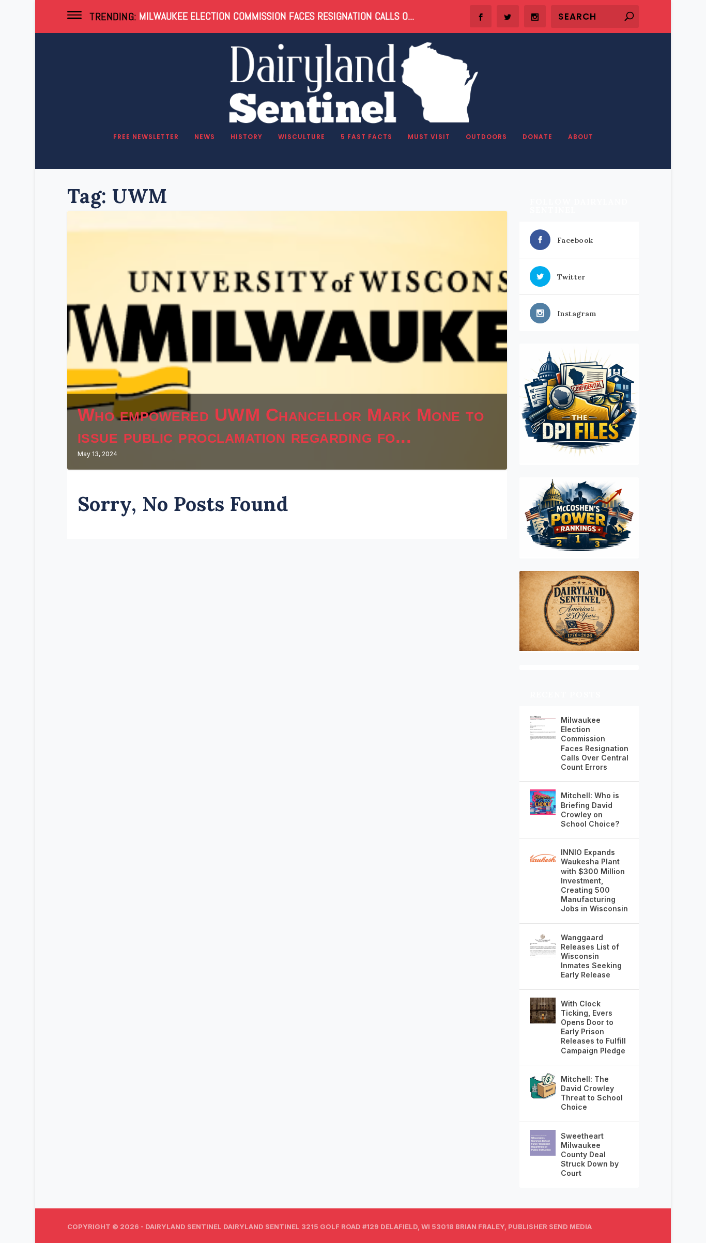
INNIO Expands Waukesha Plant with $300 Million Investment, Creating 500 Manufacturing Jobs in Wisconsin (594, 880)
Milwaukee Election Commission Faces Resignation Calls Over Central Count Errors (594, 743)
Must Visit (429, 137)
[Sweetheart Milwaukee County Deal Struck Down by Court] (543, 1143)
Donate (537, 137)
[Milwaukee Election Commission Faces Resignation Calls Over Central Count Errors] (543, 727)
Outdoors (486, 137)
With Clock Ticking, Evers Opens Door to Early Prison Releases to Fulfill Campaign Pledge (593, 1027)
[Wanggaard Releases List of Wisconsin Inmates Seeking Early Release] (543, 944)
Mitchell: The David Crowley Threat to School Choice (592, 1093)
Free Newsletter (146, 137)
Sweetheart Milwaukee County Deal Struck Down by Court (590, 1154)
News (204, 137)
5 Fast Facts (366, 137)
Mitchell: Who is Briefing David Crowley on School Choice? (590, 809)
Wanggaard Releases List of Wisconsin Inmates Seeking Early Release (591, 956)
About (580, 137)
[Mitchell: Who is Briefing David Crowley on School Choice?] (543, 802)
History (247, 137)
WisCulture (301, 137)
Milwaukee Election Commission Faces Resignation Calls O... (276, 16)
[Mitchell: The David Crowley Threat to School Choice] (543, 1086)
